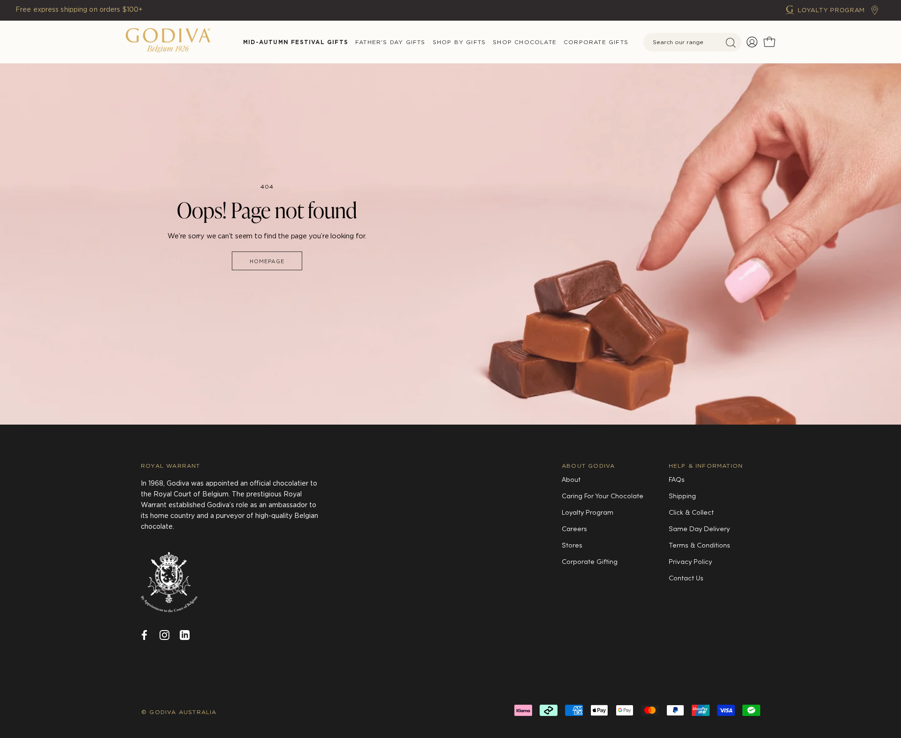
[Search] (731, 43)
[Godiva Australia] (168, 42)
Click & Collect (691, 513)
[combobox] (692, 42)
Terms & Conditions (699, 545)
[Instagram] (164, 634)
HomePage (267, 261)
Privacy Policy (690, 562)
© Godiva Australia (179, 711)
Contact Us (686, 578)
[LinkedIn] (185, 634)
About (571, 480)
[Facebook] (144, 634)
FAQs (677, 480)
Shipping (682, 496)
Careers (574, 529)
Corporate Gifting (590, 562)
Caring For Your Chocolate (602, 496)
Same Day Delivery (699, 529)
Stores (572, 545)
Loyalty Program (587, 513)
